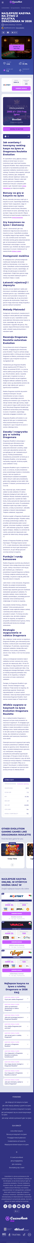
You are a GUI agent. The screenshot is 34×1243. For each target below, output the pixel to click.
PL (15, 1211)
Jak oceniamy (16, 1164)
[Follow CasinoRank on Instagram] (10, 1206)
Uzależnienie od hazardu (17, 1141)
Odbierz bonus (21, 88)
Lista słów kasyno (16, 1131)
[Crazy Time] (12, 855)
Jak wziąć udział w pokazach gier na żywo (16, 1118)
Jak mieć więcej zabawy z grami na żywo (16, 1106)
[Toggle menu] (3, 2)
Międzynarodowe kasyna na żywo (17, 1144)
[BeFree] (24, 1234)
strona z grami (16, 251)
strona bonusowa (17, 217)
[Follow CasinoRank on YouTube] (19, 1206)
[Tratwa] (14, 1234)
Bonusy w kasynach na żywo (17, 1134)
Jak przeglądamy (17, 1161)
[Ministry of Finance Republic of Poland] (8, 1229)
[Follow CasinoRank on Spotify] (23, 1206)
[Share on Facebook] (8, 32)
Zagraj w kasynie (16, 47)
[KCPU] (4, 1234)
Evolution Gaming (23, 784)
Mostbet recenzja (16, 917)
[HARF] (21, 1229)
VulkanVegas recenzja (17, 973)
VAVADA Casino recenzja (16, 945)
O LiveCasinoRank (16, 1157)
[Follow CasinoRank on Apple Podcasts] (28, 1206)
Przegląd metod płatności (16, 1138)
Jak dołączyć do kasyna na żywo (16, 1102)
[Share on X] (3, 32)
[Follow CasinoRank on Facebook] (5, 1206)
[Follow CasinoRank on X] (14, 1206)
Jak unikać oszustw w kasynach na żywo (16, 1109)
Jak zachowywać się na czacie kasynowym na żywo (16, 1113)
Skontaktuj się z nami (16, 1168)
